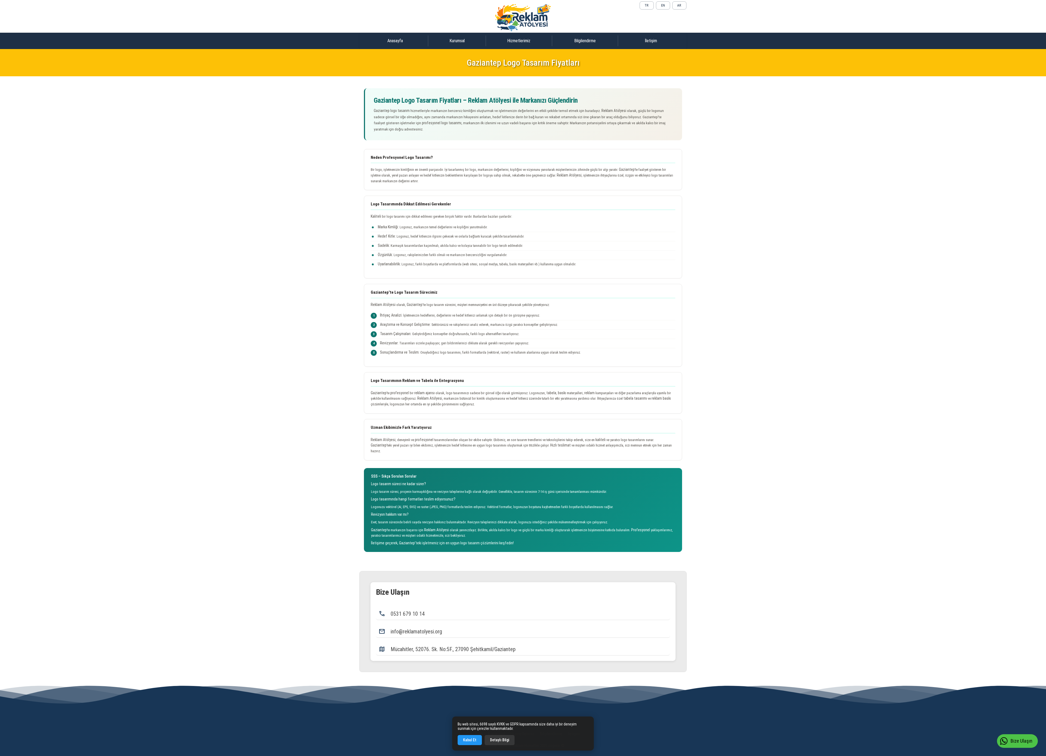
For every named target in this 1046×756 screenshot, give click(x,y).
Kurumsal (457, 40)
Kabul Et (469, 740)
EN (663, 5)
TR (646, 5)
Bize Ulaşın (1021, 741)
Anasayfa (395, 40)
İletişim (651, 40)
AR (679, 5)
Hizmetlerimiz (518, 40)
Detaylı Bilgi (499, 740)
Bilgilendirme (585, 40)
